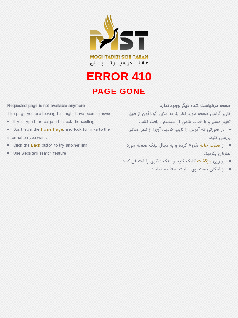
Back (35, 145)
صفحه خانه (210, 145)
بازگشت (204, 161)
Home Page (52, 129)
